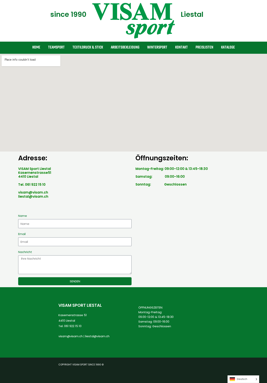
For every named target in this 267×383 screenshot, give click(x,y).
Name (22, 216)
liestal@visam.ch (97, 336)
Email (22, 234)
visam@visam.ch (70, 336)
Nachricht (25, 252)
